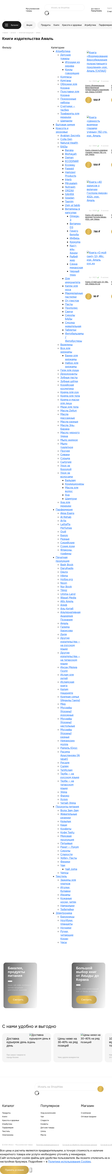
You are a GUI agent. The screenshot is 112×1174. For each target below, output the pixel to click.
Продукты (46, 25)
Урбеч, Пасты (68, 858)
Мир (63, 704)
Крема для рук (69, 392)
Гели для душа (69, 370)
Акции (29, 25)
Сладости (66, 854)
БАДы (64, 146)
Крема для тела (70, 395)
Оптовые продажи (88, 1117)
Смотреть (18, 999)
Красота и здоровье (72, 25)
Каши (63, 825)
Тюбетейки (67, 909)
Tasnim (69, 201)
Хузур (64, 799)
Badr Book (66, 564)
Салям (64, 766)
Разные (64, 539)
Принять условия (14, 1170)
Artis (63, 520)
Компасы (66, 76)
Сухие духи (67, 546)
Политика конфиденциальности (47, 1145)
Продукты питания (67, 806)
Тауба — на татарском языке (67, 784)
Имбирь (74, 238)
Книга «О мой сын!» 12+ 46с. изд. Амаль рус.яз (96, 283)
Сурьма (65, 458)
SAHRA (69, 194)
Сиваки (65, 454)
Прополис (71, 308)
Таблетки (70, 330)
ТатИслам (66, 770)
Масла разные (69, 421)
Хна (67, 495)
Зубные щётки (69, 381)
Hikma (64, 575)
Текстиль (61, 876)
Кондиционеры (74, 484)
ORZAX (69, 190)
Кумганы (65, 80)
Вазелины (66, 344)
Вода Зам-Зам (69, 810)
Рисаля (64, 762)
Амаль (64, 623)
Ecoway (70, 165)
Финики (65, 861)
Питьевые (66, 843)
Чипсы (64, 872)
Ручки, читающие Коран (66, 935)
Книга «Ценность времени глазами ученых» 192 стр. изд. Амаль (96, 152)
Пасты (69, 304)
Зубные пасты (69, 377)
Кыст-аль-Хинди (74, 249)
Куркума (75, 242)
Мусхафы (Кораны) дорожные (67, 711)
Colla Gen (66, 139)
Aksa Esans (67, 513)
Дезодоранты (68, 374)
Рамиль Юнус (68, 748)
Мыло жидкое (69, 440)
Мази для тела (69, 407)
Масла (43, 1135)
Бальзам (70, 480)
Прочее (65, 451)
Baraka (69, 150)
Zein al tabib (72, 205)
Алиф (63, 605)
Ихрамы (65, 894)
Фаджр (64, 795)
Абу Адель (66, 601)
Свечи (69, 311)
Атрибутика (90, 25)
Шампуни (71, 498)
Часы (63, 942)
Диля (63, 634)
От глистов (72, 300)
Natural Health (69, 142)
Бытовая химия (65, 124)
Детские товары (47, 1128)
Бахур (64, 535)
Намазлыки (67, 905)
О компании (86, 1113)
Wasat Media (68, 597)
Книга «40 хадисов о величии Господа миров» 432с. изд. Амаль (95, 217)
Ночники (65, 927)
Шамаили (66, 120)
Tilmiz (63, 590)
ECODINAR (72, 161)
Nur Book (66, 586)
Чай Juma (71, 869)
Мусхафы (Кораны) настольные (67, 722)
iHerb (68, 179)
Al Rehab (65, 517)
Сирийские (67, 542)
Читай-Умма (68, 803)
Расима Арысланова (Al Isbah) (70, 755)
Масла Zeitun (68, 410)
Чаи (62, 865)
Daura (64, 572)
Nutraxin (70, 187)
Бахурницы (67, 916)
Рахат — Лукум (69, 847)
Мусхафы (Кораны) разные (66, 733)
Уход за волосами (48, 1113)
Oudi (63, 531)
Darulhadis (66, 568)
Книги (56, 25)
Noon (63, 583)
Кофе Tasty (67, 832)
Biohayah (71, 154)
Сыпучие (65, 462)
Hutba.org (66, 579)
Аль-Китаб (66, 608)
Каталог (14, 25)
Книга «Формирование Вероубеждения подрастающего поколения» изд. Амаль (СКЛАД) (97, 89)
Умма (63, 792)
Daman (69, 157)
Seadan (69, 197)
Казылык (65, 821)
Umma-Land (67, 594)
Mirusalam (71, 183)
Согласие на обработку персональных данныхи (79, 1145)
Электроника (64, 913)
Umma (43, 1131)
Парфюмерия (105, 25)
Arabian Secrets (70, 135)
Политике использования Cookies (69, 1161)
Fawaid (69, 168)
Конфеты (65, 828)
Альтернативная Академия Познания (70, 616)
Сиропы (65, 850)
